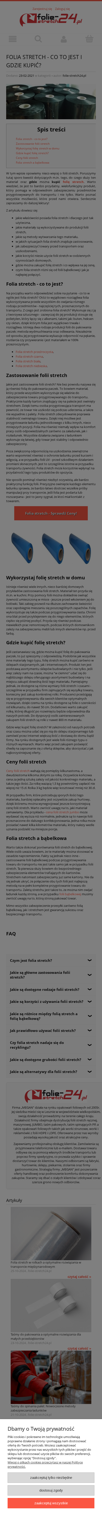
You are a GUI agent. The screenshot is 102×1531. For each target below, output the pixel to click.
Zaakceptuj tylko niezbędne (51, 1478)
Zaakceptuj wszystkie (51, 1503)
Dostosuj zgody (51, 1490)
